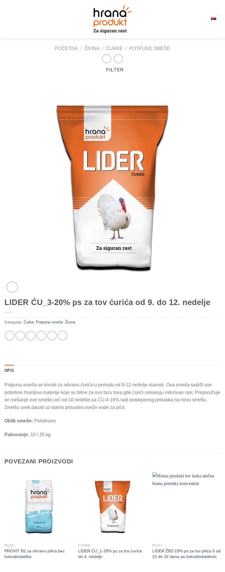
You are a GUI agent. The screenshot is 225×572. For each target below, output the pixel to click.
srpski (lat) (203, 19)
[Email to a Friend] (41, 335)
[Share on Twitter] (31, 335)
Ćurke (114, 48)
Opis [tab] (9, 370)
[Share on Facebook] (20, 335)
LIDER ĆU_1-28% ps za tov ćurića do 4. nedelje (110, 554)
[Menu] (7, 19)
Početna (66, 48)
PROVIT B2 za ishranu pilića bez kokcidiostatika (34, 554)
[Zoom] (12, 287)
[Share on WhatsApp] (10, 335)
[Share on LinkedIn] (62, 335)
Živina (92, 48)
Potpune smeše (149, 48)
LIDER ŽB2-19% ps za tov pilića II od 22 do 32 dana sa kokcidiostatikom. (186, 554)
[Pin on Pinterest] (52, 335)
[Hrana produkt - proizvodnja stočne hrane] (112, 19)
